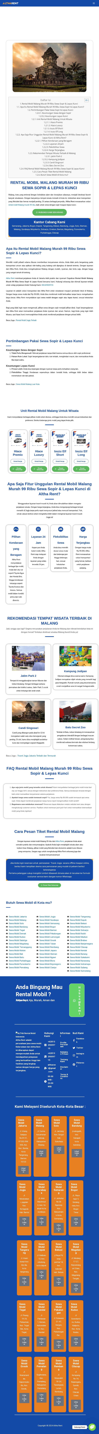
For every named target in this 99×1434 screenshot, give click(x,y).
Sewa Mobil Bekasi (58, 1247)
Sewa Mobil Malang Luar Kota (27, 384)
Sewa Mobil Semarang (59, 1188)
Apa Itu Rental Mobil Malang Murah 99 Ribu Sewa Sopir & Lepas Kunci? (52, 107)
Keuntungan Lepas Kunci (56, 116)
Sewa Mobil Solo (57, 1123)
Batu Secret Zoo (56, 165)
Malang (17, 229)
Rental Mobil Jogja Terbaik (26, 320)
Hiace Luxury (56, 125)
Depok (39, 226)
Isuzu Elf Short (56, 128)
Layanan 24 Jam (57, 144)
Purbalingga (45, 233)
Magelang (68, 229)
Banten (60, 229)
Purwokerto (79, 229)
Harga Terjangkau (56, 150)
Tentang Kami (64, 1060)
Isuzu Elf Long (56, 131)
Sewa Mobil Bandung (77, 1123)
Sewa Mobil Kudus (74, 1307)
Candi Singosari (57, 162)
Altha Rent (10, 278)
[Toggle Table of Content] (85, 100)
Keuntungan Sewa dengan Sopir (56, 113)
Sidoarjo (44, 229)
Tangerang (48, 226)
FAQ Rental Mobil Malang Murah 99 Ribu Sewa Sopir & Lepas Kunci (54, 168)
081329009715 (47, 285)
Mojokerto (35, 229)
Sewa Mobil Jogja (22, 1187)
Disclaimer (64, 1068)
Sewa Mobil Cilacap (76, 1363)
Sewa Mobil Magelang (76, 1248)
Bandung (64, 226)
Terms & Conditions (64, 1076)
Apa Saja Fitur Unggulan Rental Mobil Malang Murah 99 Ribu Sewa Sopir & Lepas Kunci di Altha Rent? (54, 136)
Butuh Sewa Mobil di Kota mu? (54, 174)
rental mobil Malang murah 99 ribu (21, 205)
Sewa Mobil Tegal (22, 1307)
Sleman (83, 226)
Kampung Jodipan (57, 159)
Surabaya (25, 229)
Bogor (32, 226)
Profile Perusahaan (64, 1044)
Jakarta (25, 226)
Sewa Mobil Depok (41, 1247)
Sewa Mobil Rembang (58, 1365)
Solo (77, 226)
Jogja (71, 226)
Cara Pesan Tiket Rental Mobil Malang (54, 171)
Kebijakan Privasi (64, 1053)
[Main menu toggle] (94, 3)
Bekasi (56, 226)
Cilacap (55, 233)
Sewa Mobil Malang (40, 1123)
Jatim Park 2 (56, 156)
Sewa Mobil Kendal (41, 1307)
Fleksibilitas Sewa (56, 147)
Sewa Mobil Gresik (24, 1363)
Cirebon (52, 229)
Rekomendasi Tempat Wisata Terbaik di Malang (54, 153)
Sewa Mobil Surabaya (41, 1188)
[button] (92, 1427)
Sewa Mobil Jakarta (22, 1123)
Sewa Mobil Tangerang (24, 1248)
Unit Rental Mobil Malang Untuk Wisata (54, 119)
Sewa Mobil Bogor (74, 1187)
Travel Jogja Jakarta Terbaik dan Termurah (36, 756)
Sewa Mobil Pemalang (41, 1365)
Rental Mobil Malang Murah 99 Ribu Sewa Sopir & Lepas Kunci (50, 103)
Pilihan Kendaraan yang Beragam (57, 140)
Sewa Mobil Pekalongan (58, 1308)
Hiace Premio (56, 122)
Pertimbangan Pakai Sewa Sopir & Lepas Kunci (52, 110)
